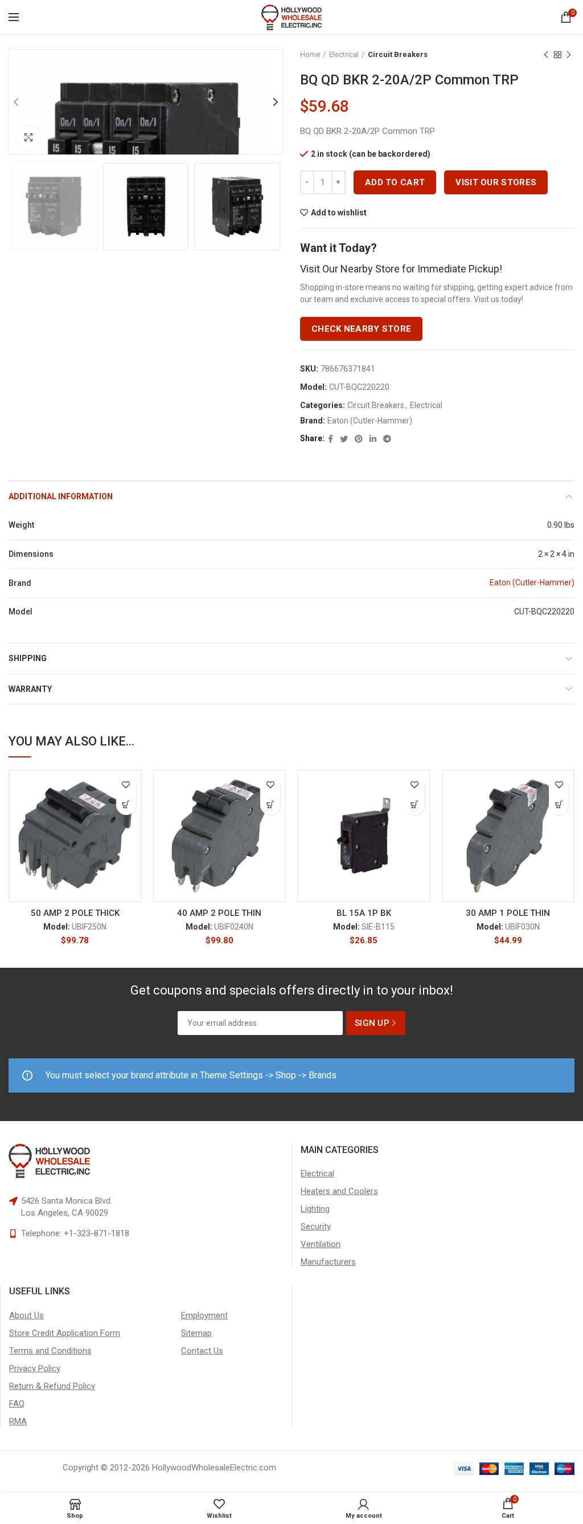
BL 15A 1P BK (363, 913)
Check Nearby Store (361, 329)
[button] (126, 805)
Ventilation (320, 1244)
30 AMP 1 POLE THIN (508, 913)
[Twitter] (343, 438)
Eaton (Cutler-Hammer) (369, 420)
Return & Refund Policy (52, 1386)
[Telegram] (387, 438)
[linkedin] (373, 438)
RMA (18, 1421)
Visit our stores (495, 182)
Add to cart (395, 182)
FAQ (16, 1404)
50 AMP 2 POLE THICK (75, 913)
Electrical (344, 54)
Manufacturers (328, 1262)
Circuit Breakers (398, 54)
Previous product (546, 54)
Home (310, 54)
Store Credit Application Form (64, 1333)
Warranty (30, 689)
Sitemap (196, 1333)
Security (316, 1226)
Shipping (28, 658)
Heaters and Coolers (339, 1191)
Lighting (315, 1209)
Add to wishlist (339, 213)
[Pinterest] (358, 438)
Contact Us (202, 1351)
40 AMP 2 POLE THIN (219, 913)
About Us (26, 1315)
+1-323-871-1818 (96, 1233)
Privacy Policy (34, 1368)
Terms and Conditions (50, 1351)
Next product (568, 54)
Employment (204, 1315)
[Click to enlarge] (28, 137)
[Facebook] (330, 438)
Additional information (61, 496)
